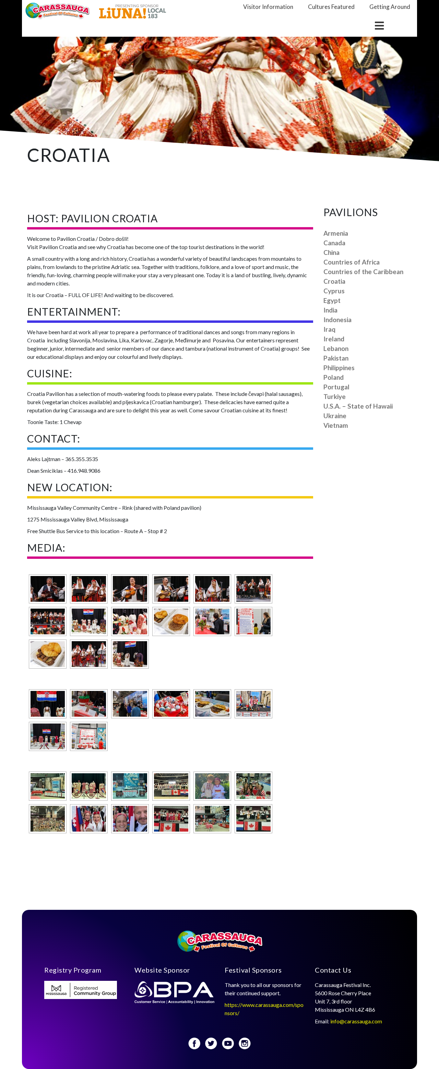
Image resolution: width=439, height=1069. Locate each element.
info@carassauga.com (356, 1021)
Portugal (336, 387)
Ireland (333, 339)
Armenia (335, 233)
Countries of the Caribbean (363, 271)
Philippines (339, 368)
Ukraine (334, 416)
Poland (333, 377)
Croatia (334, 281)
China (331, 252)
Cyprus (334, 291)
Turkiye (334, 396)
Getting (389, 6)
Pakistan (335, 358)
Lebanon (335, 348)
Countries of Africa (351, 262)
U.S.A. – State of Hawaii (358, 406)
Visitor (268, 6)
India (330, 310)
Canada (334, 243)
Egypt (332, 300)
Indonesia (337, 320)
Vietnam (335, 425)
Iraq (329, 329)
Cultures (331, 6)
